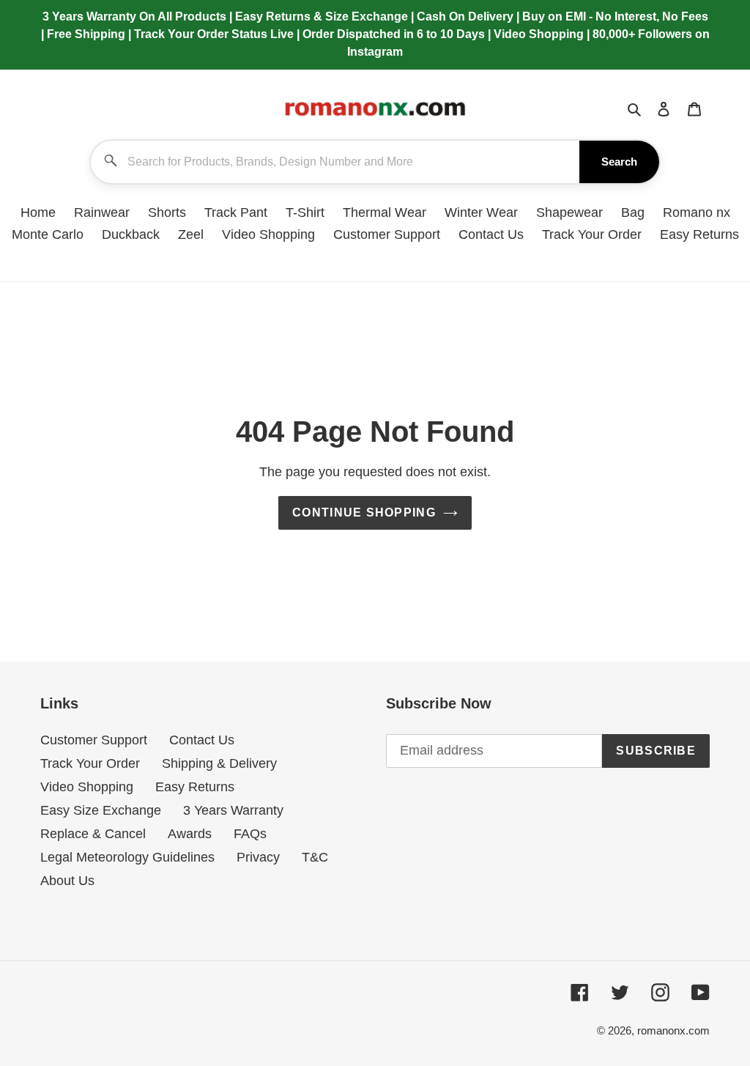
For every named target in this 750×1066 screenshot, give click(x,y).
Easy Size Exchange (100, 810)
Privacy (258, 857)
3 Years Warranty (233, 810)
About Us (67, 880)
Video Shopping (86, 787)
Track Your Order (90, 763)
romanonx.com (673, 1030)
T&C (315, 857)
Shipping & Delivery (219, 763)
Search (619, 161)
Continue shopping (364, 512)
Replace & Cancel (93, 833)
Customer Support (93, 740)
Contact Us (201, 740)
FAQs (250, 833)
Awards (190, 833)
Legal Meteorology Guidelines (127, 857)
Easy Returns (194, 787)
